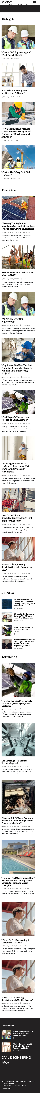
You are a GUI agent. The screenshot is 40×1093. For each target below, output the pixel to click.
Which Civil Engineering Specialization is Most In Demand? (17, 998)
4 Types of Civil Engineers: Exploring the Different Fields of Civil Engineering (24, 616)
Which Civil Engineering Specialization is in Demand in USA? (17, 567)
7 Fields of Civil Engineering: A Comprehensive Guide (15, 941)
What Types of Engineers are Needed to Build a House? (16, 418)
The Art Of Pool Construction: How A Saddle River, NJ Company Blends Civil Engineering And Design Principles (18, 882)
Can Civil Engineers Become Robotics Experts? (14, 761)
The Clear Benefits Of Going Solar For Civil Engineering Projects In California (17, 703)
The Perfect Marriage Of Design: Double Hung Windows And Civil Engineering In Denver (22, 1046)
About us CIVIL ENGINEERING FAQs (14, 1085)
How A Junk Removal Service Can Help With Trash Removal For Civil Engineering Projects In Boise (23, 1033)
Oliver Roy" (6, 58)
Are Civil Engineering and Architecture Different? (14, 92)
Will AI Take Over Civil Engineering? (12, 320)
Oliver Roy (6, 232)
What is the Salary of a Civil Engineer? (16, 173)
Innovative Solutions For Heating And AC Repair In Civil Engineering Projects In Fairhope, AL (24, 603)
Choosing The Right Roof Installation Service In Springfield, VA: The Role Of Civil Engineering (18, 226)
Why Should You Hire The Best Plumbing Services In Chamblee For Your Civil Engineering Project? (17, 369)
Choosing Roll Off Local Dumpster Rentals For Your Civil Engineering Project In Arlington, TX (17, 820)
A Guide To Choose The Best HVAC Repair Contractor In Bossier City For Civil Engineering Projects (24, 643)
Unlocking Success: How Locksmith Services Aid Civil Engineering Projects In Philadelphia (15, 467)
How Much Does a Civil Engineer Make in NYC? (18, 274)
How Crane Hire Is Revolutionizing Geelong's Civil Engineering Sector (17, 518)
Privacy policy (6, 1088)
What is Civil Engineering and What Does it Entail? (16, 53)
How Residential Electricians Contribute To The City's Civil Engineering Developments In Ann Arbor (16, 132)
